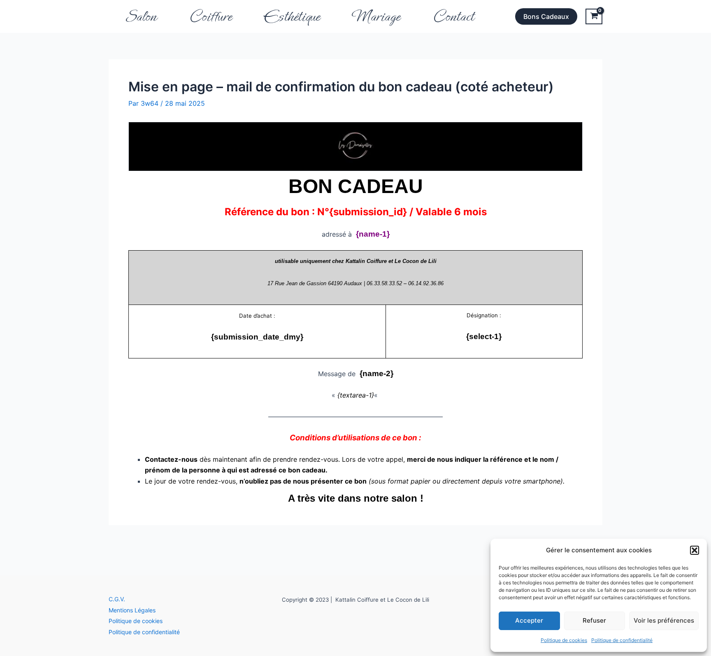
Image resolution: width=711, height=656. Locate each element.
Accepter (529, 620)
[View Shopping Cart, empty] (594, 16)
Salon (140, 16)
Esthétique (292, 16)
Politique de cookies (564, 640)
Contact (453, 16)
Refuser (594, 620)
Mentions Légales (132, 610)
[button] (694, 550)
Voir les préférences (664, 620)
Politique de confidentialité (622, 640)
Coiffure (210, 16)
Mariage (376, 16)
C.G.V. (117, 599)
